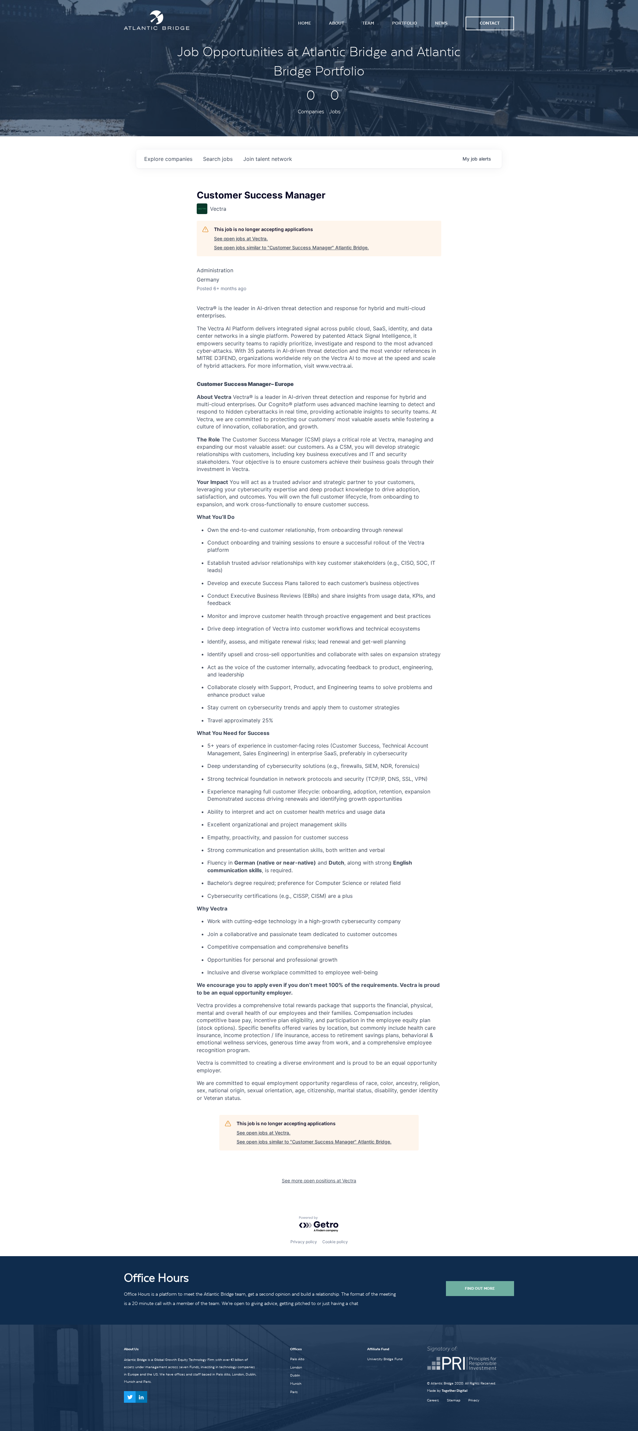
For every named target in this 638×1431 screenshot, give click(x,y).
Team (368, 23)
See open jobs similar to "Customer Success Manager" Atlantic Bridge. (291, 247)
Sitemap (453, 1400)
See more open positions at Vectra (319, 1180)
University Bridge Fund (384, 1359)
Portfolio (404, 23)
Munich (295, 1383)
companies (168, 159)
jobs (218, 159)
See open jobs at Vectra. (241, 238)
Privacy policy (303, 1241)
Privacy (473, 1400)
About (336, 23)
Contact (490, 23)
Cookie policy (335, 1241)
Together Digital (455, 1390)
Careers (433, 1400)
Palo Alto (297, 1359)
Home (304, 23)
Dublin (295, 1375)
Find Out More (480, 1288)
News (441, 23)
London (296, 1367)
